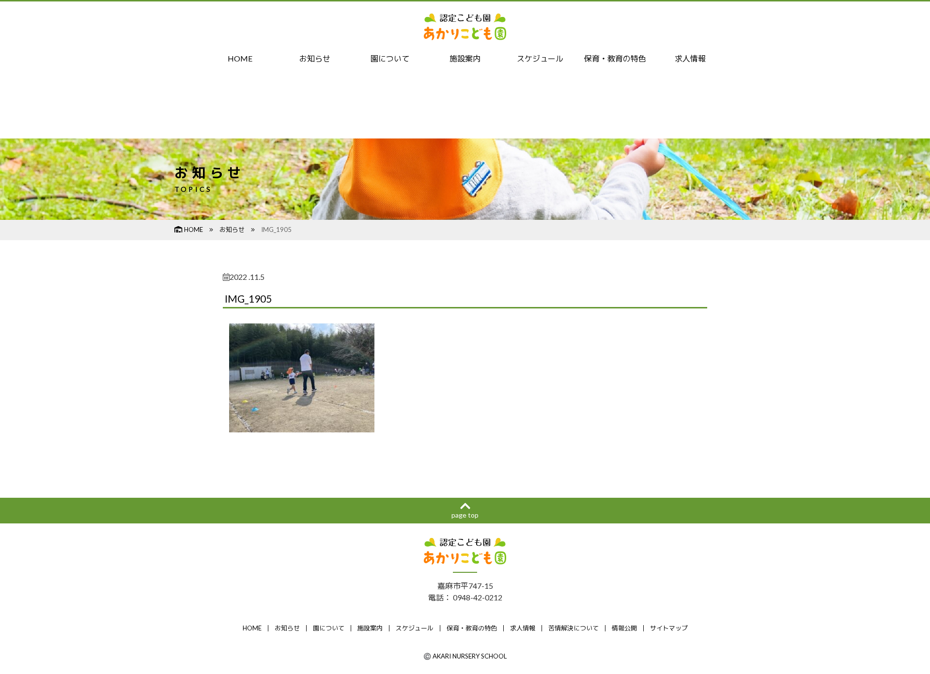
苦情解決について (573, 628)
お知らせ (314, 58)
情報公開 (624, 628)
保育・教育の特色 (615, 58)
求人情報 (690, 58)
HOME (240, 58)
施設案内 (465, 58)
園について (390, 58)
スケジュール (540, 58)
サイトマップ (669, 628)
